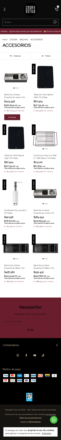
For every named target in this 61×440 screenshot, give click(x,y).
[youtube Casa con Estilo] (34, 355)
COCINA (13, 39)
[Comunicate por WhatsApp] (54, 420)
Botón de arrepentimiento (30, 418)
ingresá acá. (51, 414)
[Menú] (5, 10)
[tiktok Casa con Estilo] (43, 355)
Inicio (5, 39)
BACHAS (24, 39)
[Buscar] (55, 22)
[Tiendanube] (30, 422)
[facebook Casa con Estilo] (26, 355)
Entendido (46, 433)
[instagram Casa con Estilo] (17, 355)
